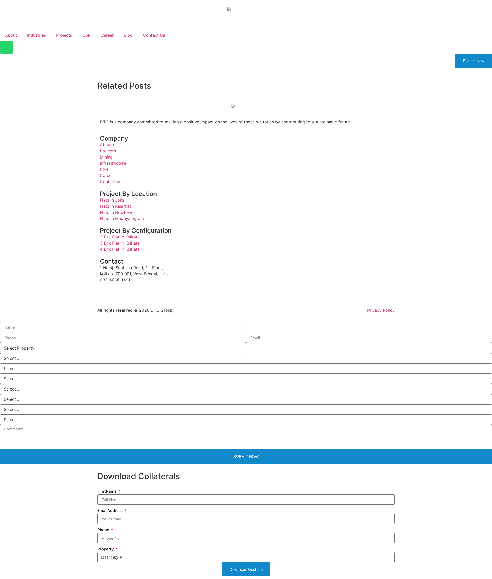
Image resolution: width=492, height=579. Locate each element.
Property (106, 549)
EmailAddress (110, 510)
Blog (128, 35)
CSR (86, 35)
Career (107, 35)
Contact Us (154, 35)
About (11, 35)
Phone (103, 530)
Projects (64, 35)
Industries (36, 35)
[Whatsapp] (6, 47)
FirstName (107, 491)
